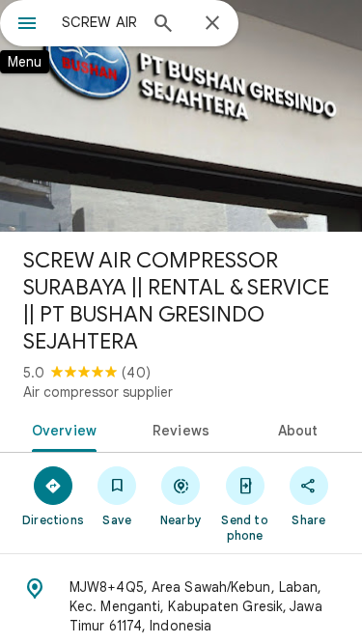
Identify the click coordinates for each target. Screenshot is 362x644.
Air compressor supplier (98, 392)
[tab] (61, 429)
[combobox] (99, 22)
